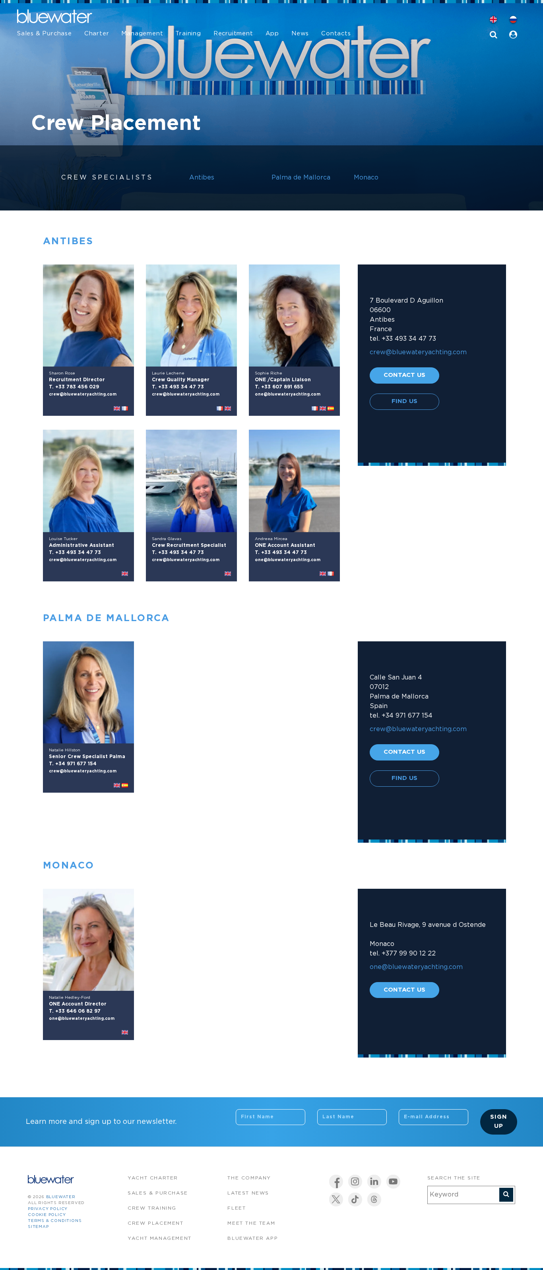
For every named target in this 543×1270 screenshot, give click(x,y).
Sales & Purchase (44, 33)
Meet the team (251, 1223)
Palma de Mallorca (301, 178)
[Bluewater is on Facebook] (336, 1182)
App (272, 33)
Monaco (366, 178)
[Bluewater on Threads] (374, 1199)
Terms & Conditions (54, 1221)
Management (142, 33)
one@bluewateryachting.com (287, 394)
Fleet (236, 1208)
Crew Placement (155, 1223)
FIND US (404, 401)
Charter (96, 33)
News (300, 33)
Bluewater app (252, 1238)
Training (188, 33)
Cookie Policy (47, 1215)
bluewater (61, 1197)
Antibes (201, 178)
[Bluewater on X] (336, 1199)
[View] (88, 315)
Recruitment (233, 33)
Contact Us (404, 375)
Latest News (248, 1193)
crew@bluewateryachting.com (82, 394)
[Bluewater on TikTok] (355, 1199)
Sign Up (498, 1121)
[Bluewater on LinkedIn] (374, 1182)
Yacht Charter (153, 1178)
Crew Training (152, 1208)
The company (249, 1178)
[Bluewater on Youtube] (393, 1182)
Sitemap (38, 1227)
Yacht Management (160, 1238)
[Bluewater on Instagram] (355, 1182)
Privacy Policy (48, 1209)
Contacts (336, 33)
